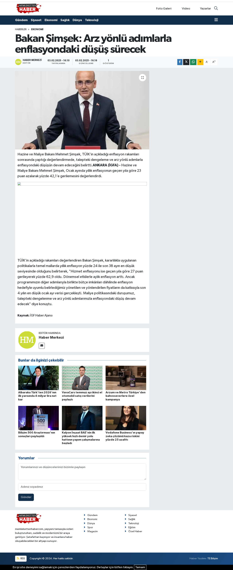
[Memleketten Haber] (28, 8)
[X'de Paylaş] (186, 62)
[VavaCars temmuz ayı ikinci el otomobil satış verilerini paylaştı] (82, 377)
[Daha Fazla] (200, 62)
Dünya (77, 20)
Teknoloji (91, 20)
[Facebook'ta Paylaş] (179, 62)
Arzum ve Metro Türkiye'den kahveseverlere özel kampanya (125, 396)
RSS (22, 558)
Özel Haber (135, 531)
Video (186, 8)
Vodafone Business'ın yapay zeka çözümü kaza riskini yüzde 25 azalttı (125, 436)
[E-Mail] (42, 346)
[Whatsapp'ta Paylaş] (193, 62)
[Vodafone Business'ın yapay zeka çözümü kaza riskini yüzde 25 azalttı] (126, 418)
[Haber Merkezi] (27, 339)
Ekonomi (51, 20)
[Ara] (216, 8)
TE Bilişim (212, 558)
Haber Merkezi (51, 337)
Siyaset (36, 20)
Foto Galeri (163, 8)
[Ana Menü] (216, 20)
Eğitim (131, 527)
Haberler (21, 29)
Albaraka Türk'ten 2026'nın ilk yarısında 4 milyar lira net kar (37, 396)
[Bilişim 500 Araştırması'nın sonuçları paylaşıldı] (38, 418)
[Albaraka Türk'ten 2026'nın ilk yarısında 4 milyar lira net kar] (38, 377)
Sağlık (65, 20)
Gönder (26, 497)
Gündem (21, 20)
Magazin (92, 531)
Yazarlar (205, 8)
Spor (90, 527)
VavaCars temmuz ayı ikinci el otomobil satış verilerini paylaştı (82, 396)
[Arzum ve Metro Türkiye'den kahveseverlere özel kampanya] (126, 377)
